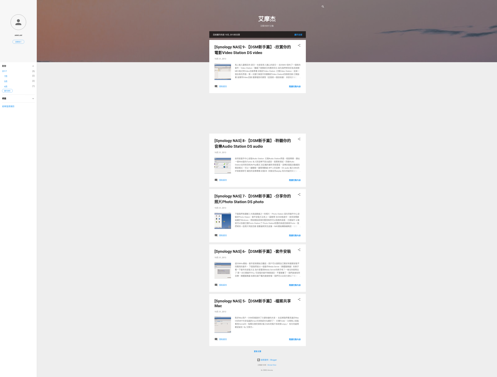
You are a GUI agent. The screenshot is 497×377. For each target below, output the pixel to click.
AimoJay (18, 35)
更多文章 (257, 351)
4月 (5, 86)
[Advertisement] (316, 70)
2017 (4, 71)
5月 (5, 81)
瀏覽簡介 (18, 42)
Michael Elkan (272, 365)
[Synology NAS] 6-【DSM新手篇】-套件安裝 (252, 251)
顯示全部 (298, 35)
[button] (299, 46)
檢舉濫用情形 (8, 106)
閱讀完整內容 (295, 86)
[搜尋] (322, 7)
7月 (5, 76)
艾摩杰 (267, 19)
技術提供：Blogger (268, 360)
